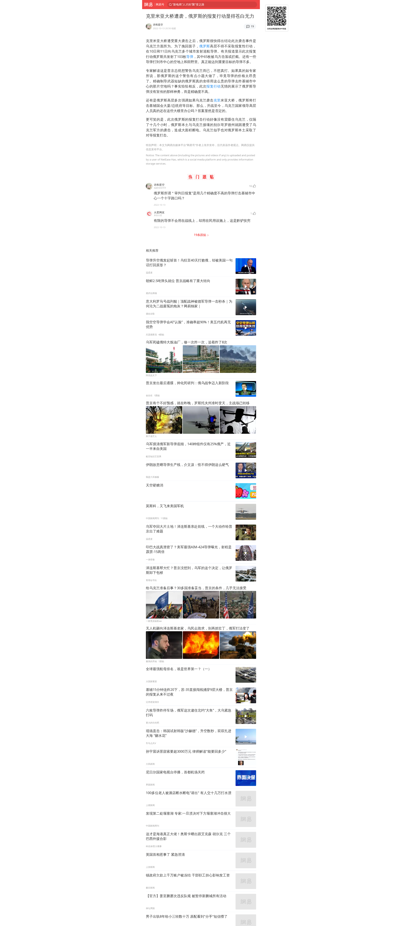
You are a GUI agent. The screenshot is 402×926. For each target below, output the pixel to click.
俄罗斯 (204, 46)
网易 (148, 4)
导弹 (189, 56)
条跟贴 (200, 235)
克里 (217, 100)
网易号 (160, 4)
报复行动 (213, 86)
